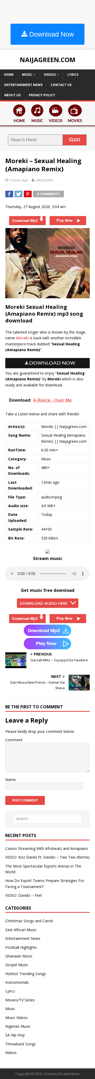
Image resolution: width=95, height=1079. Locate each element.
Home (9, 74)
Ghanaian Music (18, 956)
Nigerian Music (18, 1026)
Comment (13, 739)
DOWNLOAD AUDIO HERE (44, 603)
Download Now (50, 34)
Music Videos (16, 1017)
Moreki (22, 337)
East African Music (21, 929)
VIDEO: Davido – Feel (23, 895)
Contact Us (61, 85)
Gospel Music (16, 964)
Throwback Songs (20, 1043)
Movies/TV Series (20, 999)
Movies (75, 121)
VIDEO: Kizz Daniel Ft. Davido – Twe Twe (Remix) (47, 857)
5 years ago (19, 180)
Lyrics (72, 74)
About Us (12, 95)
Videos (50, 74)
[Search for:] (48, 818)
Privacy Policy (42, 95)
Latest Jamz (44, 180)
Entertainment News (23, 85)
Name (10, 779)
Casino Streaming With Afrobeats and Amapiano (46, 848)
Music (27, 74)
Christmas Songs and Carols (29, 920)
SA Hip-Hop (15, 1034)
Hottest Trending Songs (25, 973)
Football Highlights (21, 947)
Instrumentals (17, 982)
